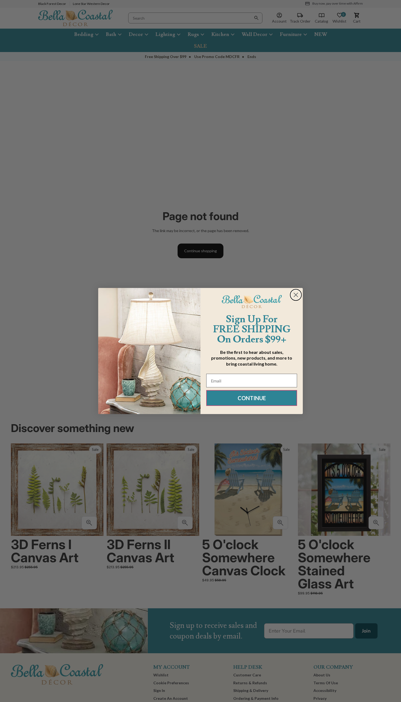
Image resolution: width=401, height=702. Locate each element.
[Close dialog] (296, 295)
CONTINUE (252, 398)
